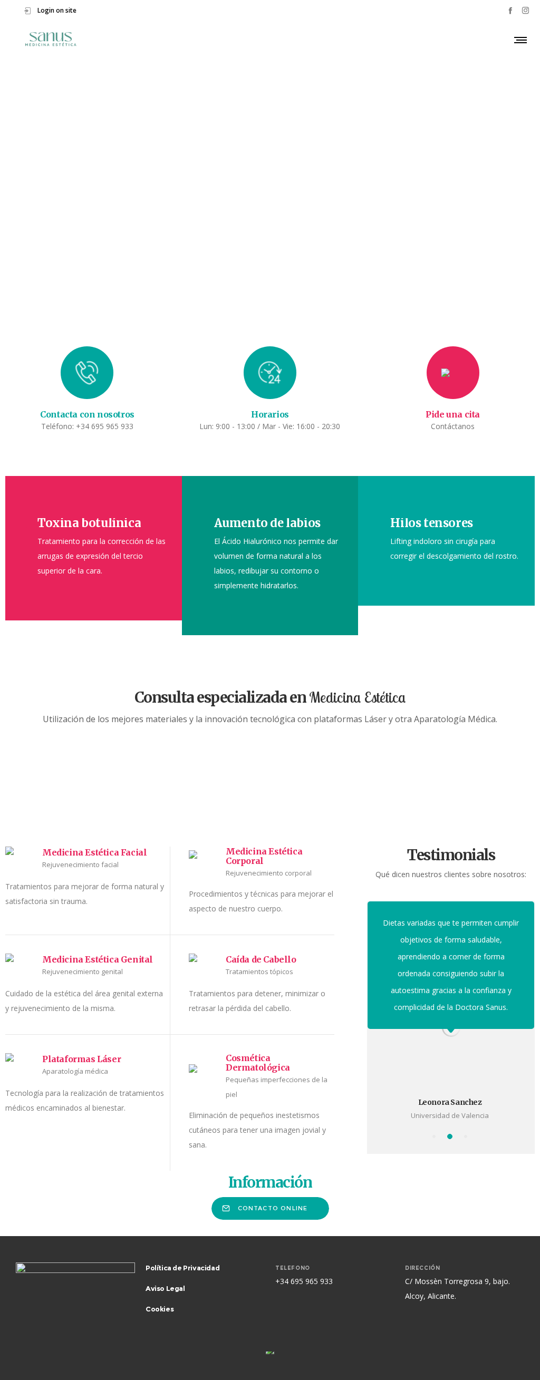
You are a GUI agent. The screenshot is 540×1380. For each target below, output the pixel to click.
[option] (451, 974)
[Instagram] (525, 10)
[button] (16, 215)
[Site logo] (51, 39)
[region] (270, 215)
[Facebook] (510, 10)
